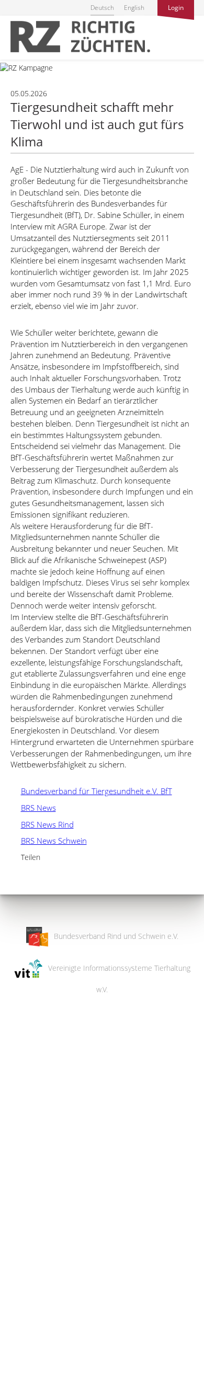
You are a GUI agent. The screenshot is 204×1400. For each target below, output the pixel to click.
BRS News (33, 807)
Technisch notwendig (17, 1225)
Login (176, 7)
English (134, 7)
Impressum (18, 1385)
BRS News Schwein (48, 840)
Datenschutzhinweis (33, 1395)
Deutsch (102, 7)
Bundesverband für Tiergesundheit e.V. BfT (91, 791)
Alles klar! (15, 1357)
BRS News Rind (42, 824)
